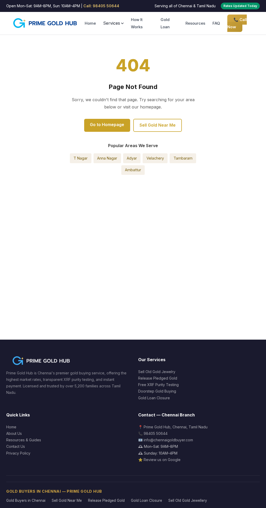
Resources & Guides (23, 440)
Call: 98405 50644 (101, 6)
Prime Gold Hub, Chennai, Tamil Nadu (176, 427)
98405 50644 (156, 433)
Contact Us (15, 446)
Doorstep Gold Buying (157, 391)
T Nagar (81, 158)
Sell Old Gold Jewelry (156, 371)
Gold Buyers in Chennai (25, 500)
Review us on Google (162, 459)
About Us (14, 433)
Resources (195, 23)
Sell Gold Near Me (157, 125)
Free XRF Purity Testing (158, 384)
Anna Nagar (107, 158)
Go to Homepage (107, 124)
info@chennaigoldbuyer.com (168, 440)
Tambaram (183, 158)
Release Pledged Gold (157, 378)
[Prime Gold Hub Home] (45, 23)
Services (111, 23)
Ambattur (133, 170)
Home (90, 23)
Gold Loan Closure (154, 398)
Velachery (155, 158)
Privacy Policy (18, 453)
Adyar (132, 158)
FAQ (216, 23)
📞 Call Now (237, 23)
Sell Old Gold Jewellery (187, 500)
